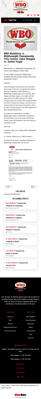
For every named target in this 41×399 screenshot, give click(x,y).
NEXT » (33, 187)
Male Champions (30, 316)
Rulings (31, 327)
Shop (30, 334)
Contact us (10, 316)
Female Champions (31, 320)
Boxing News (30, 324)
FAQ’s (10, 320)
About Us (10, 324)
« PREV (7, 187)
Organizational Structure (10, 327)
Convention (31, 338)
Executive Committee (10, 331)
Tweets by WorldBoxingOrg (12, 194)
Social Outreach (31, 331)
